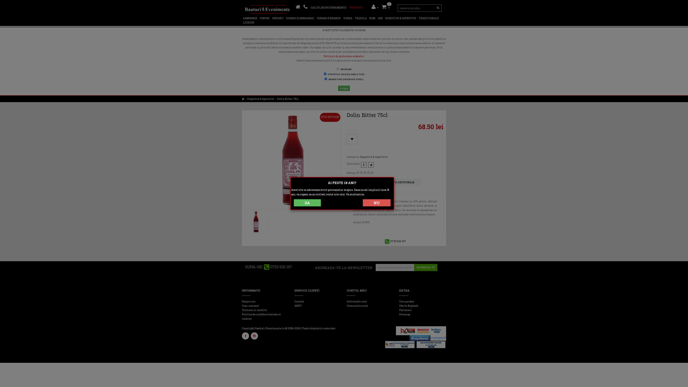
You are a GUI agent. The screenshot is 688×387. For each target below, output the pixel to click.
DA (307, 202)
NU (377, 202)
